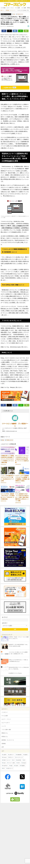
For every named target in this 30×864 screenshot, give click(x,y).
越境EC (26, 754)
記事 (3, 747)
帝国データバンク (6, 760)
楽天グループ (10, 768)
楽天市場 (19, 760)
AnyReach (5, 765)
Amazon (5, 757)
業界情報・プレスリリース (6, 14)
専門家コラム (5, 736)
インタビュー (5, 712)
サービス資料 (17, 7)
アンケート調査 (12, 762)
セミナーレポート (6, 722)
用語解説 (4, 743)
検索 (15, 629)
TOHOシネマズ (20, 14)
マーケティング (20, 757)
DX (4, 768)
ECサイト (12, 757)
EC (24, 760)
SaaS (4, 762)
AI (13, 760)
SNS (19, 762)
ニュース (4, 726)
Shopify (24, 762)
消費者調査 (19, 754)
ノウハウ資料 (23, 7)
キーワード (4, 617)
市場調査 (23, 765)
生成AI (16, 765)
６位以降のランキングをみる (15, 673)
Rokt (14, 14)
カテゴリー (4, 623)
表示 (14, 87)
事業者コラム (5, 733)
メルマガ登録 (3, 7)
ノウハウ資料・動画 (6, 729)
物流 (11, 765)
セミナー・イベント (10, 7)
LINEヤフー (11, 754)
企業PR (4, 754)
